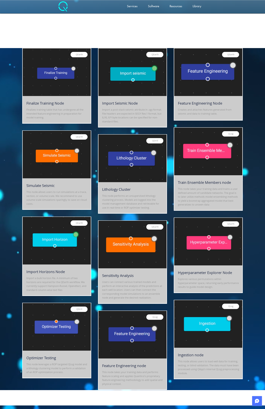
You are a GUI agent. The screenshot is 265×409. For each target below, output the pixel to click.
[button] (132, 6)
